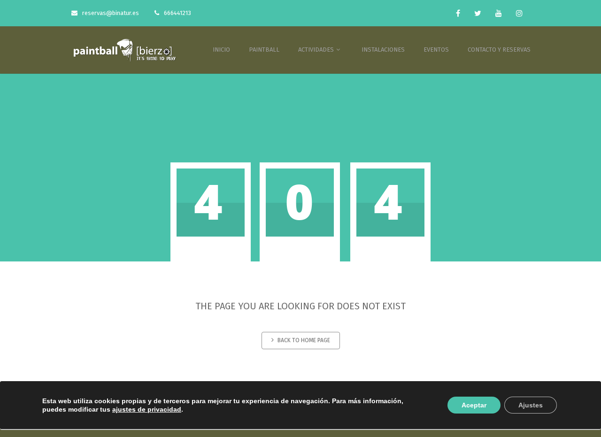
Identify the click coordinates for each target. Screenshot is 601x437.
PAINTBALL (264, 49)
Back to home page (303, 340)
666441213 (177, 12)
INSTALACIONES (383, 49)
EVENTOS (436, 49)
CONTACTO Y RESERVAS (499, 49)
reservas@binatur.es (110, 12)
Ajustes (530, 405)
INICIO (221, 49)
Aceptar (474, 405)
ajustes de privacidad (146, 409)
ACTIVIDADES (316, 49)
